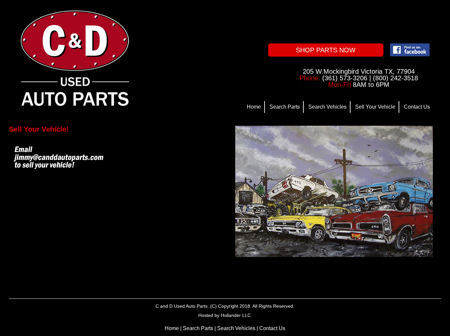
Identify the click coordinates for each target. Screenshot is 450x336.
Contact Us (417, 107)
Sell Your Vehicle (375, 107)
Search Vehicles (327, 107)
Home (254, 107)
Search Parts (284, 107)
